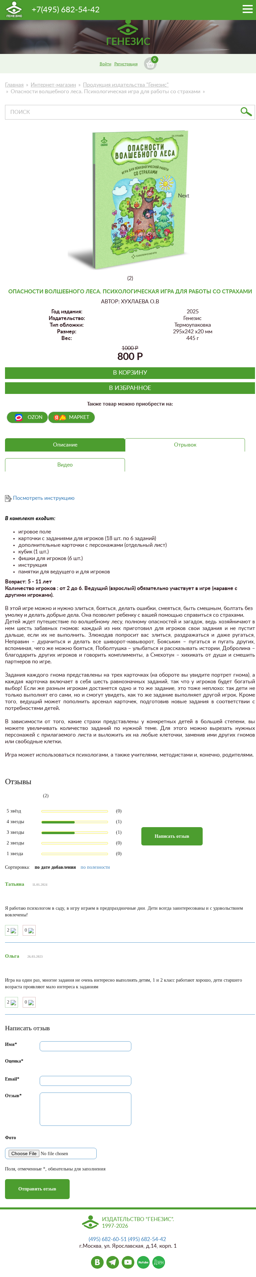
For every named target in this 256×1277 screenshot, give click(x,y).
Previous (77, 202)
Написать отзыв (172, 836)
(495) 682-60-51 (108, 1239)
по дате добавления (55, 867)
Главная (14, 85)
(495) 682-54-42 (147, 1239)
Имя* (11, 1044)
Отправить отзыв (37, 1188)
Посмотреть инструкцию (44, 498)
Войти (105, 64)
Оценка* (14, 1061)
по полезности (95, 867)
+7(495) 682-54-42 (66, 10)
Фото (10, 1137)
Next (183, 195)
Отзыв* (13, 1095)
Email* (12, 1079)
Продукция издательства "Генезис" (126, 85)
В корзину (130, 373)
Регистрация (126, 64)
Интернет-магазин (53, 85)
